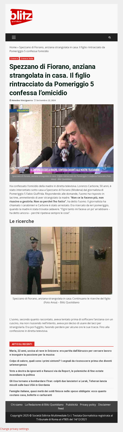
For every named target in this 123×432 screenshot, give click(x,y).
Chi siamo (17, 404)
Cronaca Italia (27, 58)
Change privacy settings (14, 429)
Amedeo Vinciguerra (22, 100)
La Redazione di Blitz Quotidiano (44, 404)
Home (13, 47)
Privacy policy (88, 404)
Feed (61, 408)
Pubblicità (72, 404)
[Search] (110, 37)
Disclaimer (104, 404)
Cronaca (14, 58)
